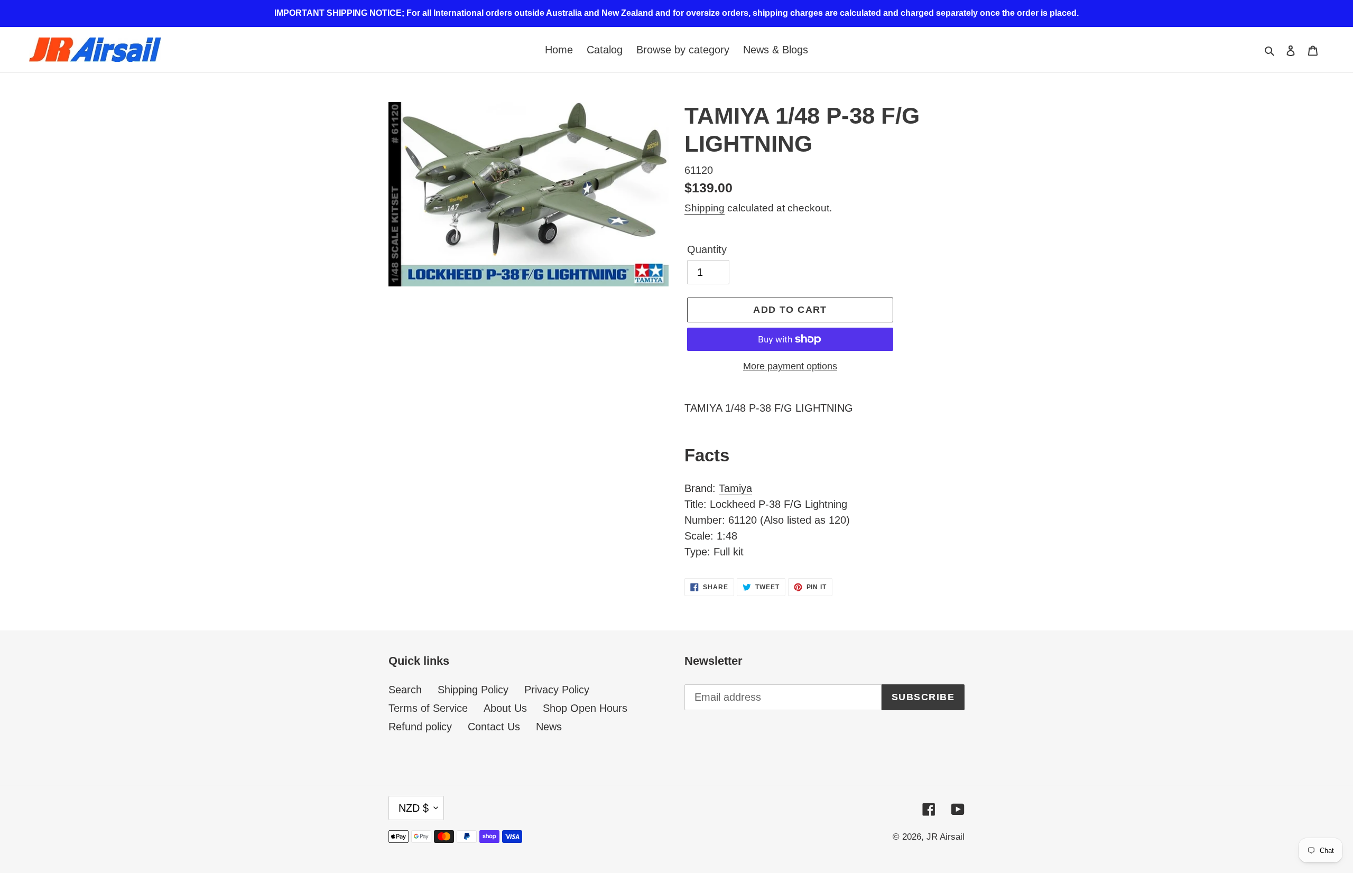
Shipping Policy (473, 689)
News (549, 726)
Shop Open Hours (585, 708)
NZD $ (414, 808)
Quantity (707, 249)
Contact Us (494, 726)
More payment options (790, 366)
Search (405, 689)
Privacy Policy (556, 689)
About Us (505, 708)
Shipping (704, 207)
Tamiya (735, 488)
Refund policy (420, 726)
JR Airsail (945, 837)
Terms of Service (428, 708)
